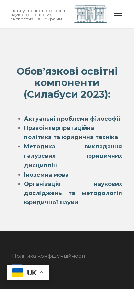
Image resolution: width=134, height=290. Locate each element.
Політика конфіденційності (48, 256)
